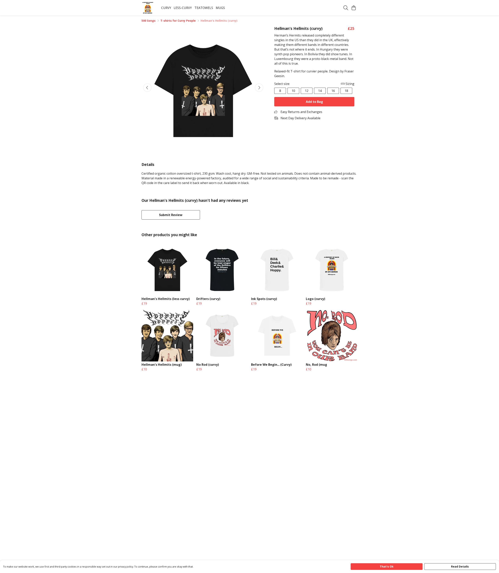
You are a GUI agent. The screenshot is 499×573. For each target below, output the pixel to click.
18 (346, 91)
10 (293, 91)
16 (333, 91)
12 (306, 91)
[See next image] (259, 88)
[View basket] (353, 8)
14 (320, 91)
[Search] (346, 8)
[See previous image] (147, 88)
